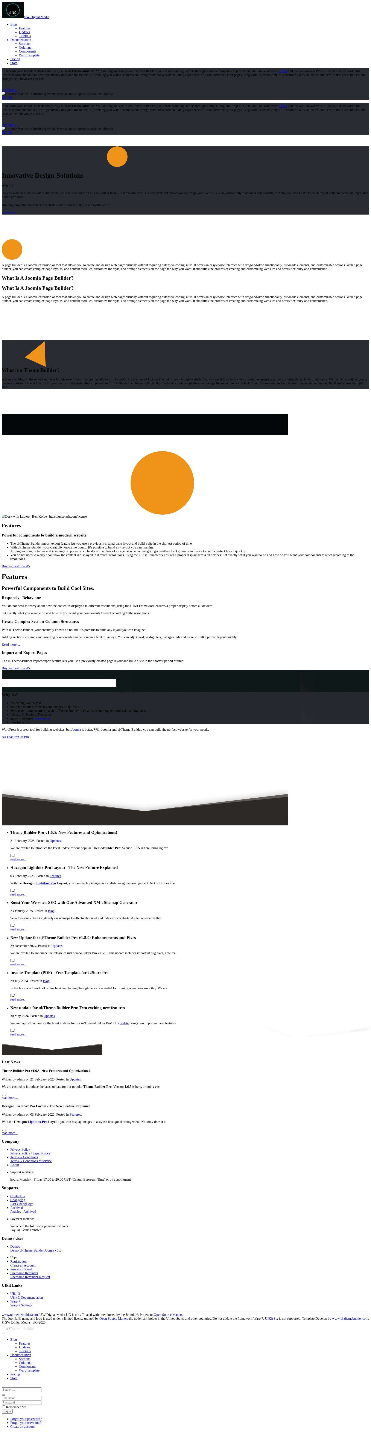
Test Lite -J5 (21, 566)
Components (27, 51)
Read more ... (11, 644)
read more (8, 212)
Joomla (76, 729)
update (124, 1023)
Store (13, 63)
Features (24, 28)
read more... (10, 90)
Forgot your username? (26, 1422)
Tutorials (25, 36)
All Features (10, 737)
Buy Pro (7, 566)
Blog (13, 24)
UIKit (283, 71)
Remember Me (16, 1407)
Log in (7, 1411)
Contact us (17, 1196)
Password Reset (21, 1269)
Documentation (20, 40)
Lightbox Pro (46, 883)
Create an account (22, 1426)
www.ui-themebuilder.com (20, 1314)
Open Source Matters (168, 1314)
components (42, 718)
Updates (24, 32)
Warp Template (29, 55)
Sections (24, 43)
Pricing (15, 59)
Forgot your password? (26, 1419)
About (14, 1165)
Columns (25, 47)
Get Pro (23, 737)
